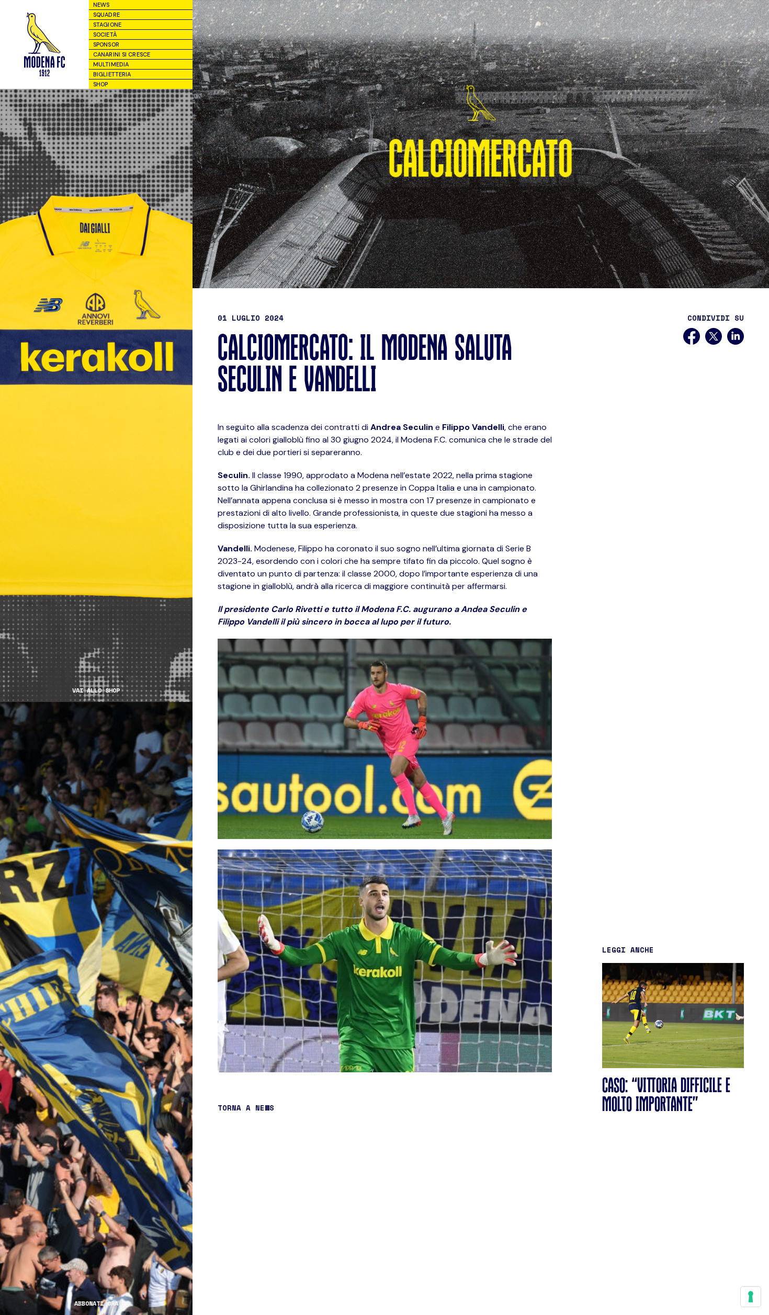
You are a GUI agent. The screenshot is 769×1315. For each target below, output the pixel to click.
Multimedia (111, 64)
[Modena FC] (44, 44)
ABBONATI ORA (96, 1303)
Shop (100, 84)
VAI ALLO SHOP (96, 690)
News (101, 4)
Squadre (106, 14)
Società (105, 34)
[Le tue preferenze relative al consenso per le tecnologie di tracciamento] (751, 1297)
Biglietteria (112, 74)
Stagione (107, 24)
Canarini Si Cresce (121, 54)
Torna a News (246, 1107)
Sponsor (106, 44)
